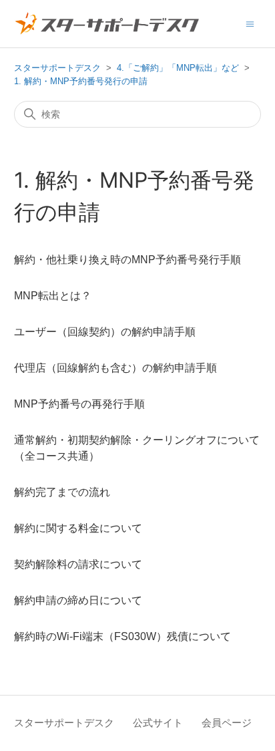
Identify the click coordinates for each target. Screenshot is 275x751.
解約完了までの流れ (62, 492)
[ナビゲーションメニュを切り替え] (250, 23)
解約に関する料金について (78, 528)
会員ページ (227, 722)
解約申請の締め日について (78, 600)
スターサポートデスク (57, 68)
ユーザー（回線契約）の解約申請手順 (105, 331)
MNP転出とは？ (52, 295)
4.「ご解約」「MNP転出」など (178, 68)
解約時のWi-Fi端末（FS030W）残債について (122, 636)
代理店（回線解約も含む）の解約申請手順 (115, 367)
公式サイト (158, 722)
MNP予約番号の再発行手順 (79, 404)
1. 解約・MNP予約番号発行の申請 (81, 81)
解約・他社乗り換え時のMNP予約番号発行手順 (127, 259)
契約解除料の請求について (78, 564)
